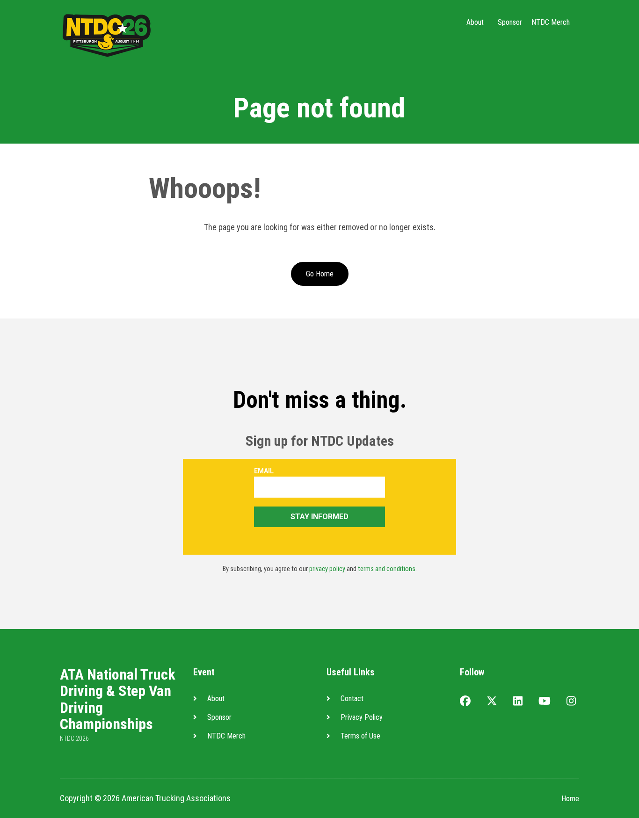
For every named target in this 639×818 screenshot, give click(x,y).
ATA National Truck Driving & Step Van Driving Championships (117, 699)
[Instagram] (571, 701)
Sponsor (510, 22)
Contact (352, 698)
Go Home (320, 273)
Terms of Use (360, 735)
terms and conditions (386, 569)
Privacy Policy (362, 717)
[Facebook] (465, 701)
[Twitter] (492, 701)
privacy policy (327, 569)
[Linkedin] (518, 701)
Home (570, 798)
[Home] (106, 34)
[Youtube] (544, 701)
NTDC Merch (550, 22)
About (475, 22)
